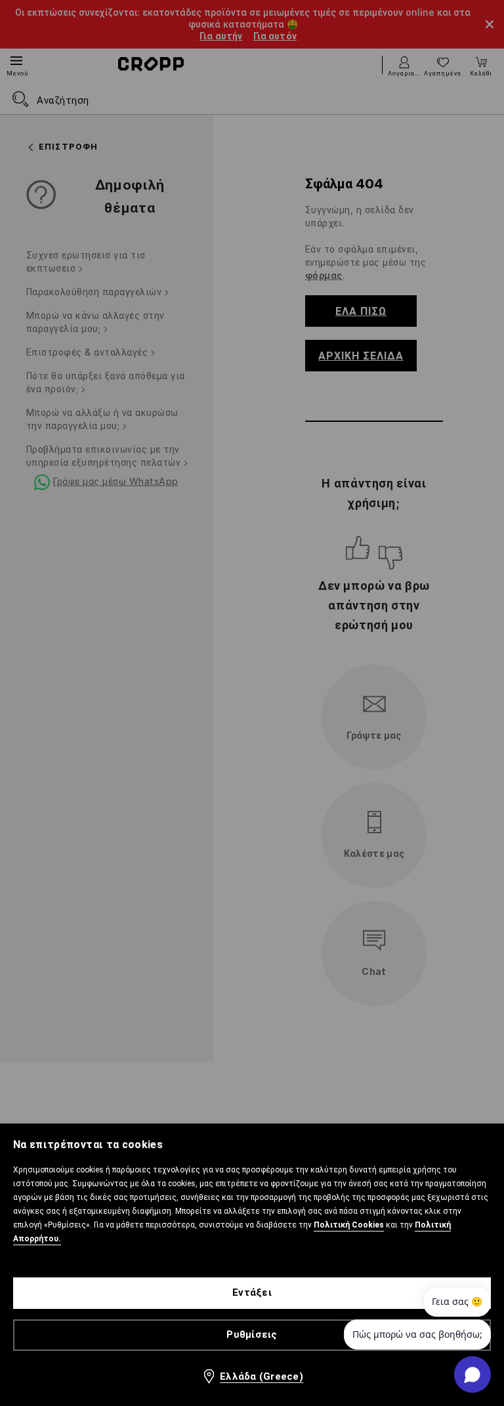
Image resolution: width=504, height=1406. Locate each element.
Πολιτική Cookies (349, 1225)
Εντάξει (252, 1292)
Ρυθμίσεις (251, 1334)
